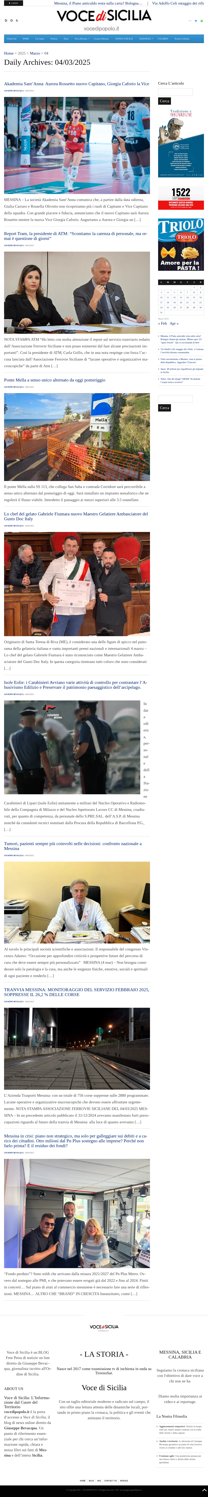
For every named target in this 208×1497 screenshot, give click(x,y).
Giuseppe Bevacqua (14, 91)
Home (9, 53)
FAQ (99, 1481)
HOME (82, 1481)
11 (168, 297)
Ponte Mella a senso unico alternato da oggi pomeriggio (54, 379)
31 (161, 312)
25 (168, 307)
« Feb (162, 323)
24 (161, 307)
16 (200, 297)
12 (174, 297)
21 (187, 302)
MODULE (124, 1481)
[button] (7, 20)
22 (194, 302)
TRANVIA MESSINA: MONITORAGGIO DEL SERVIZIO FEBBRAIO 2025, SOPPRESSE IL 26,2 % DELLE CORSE (76, 992)
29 (194, 307)
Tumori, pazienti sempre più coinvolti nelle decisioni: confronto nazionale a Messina (73, 846)
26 (174, 307)
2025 (22, 53)
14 (187, 297)
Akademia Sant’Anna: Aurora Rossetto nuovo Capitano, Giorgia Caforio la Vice (76, 83)
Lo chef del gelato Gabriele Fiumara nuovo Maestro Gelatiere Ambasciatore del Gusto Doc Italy (76, 516)
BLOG (91, 1481)
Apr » (174, 323)
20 (181, 302)
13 (181, 297)
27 (181, 307)
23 (200, 302)
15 (194, 297)
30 (200, 307)
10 (161, 297)
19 (174, 302)
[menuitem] (12, 39)
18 (168, 302)
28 (187, 307)
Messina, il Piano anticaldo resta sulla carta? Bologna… (98, 3)
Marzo (35, 53)
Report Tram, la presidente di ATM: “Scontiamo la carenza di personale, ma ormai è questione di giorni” (75, 236)
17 (161, 302)
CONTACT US (110, 1481)
